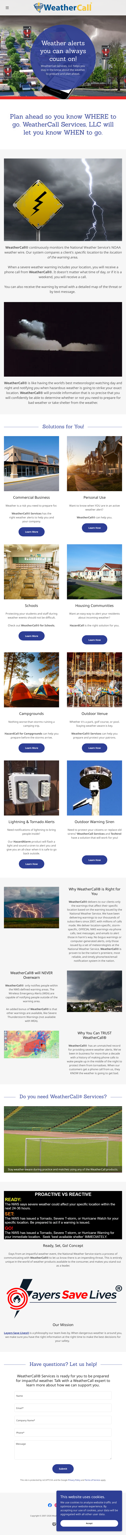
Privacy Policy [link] (74, 1480)
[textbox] (63, 1395)
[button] (13, 7)
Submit (63, 1468)
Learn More (31, 531)
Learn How (94, 527)
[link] (63, 7)
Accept (89, 1523)
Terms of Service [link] (92, 1480)
